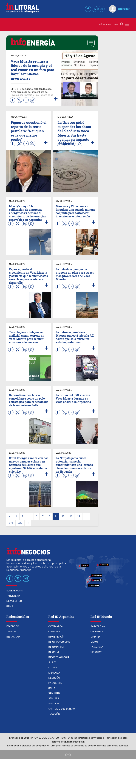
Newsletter (14, 600)
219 (11, 522)
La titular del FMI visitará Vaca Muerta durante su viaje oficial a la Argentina (73, 398)
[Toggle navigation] (127, 24)
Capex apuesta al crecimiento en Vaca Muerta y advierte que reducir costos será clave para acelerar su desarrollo (28, 276)
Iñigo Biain (79, 741)
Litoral (53, 667)
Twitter (11, 631)
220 (20, 522)
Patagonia (55, 683)
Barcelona (97, 626)
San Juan (54, 693)
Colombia (96, 631)
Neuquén (54, 677)
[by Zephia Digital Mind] (68, 754)
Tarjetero (13, 595)
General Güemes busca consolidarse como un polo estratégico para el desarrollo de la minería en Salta (28, 400)
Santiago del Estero (61, 708)
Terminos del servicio (107, 745)
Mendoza (54, 672)
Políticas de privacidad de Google (78, 745)
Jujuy (52, 662)
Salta (51, 688)
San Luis (53, 698)
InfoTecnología (58, 657)
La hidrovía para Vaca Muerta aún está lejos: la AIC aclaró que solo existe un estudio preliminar (75, 337)
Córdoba (54, 631)
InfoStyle (54, 652)
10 (63, 516)
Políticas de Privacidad (91, 737)
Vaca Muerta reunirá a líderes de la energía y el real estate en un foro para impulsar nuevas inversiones (32, 70)
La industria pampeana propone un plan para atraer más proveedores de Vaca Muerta (75, 274)
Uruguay (95, 652)
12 (78, 516)
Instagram (13, 636)
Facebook (12, 626)
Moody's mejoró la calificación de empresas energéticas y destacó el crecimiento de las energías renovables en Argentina (27, 213)
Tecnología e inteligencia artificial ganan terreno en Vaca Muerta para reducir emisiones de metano (26, 337)
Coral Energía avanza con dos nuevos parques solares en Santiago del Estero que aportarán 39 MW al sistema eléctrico (28, 465)
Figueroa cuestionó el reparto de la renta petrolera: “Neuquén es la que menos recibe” (28, 131)
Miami (94, 641)
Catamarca (55, 626)
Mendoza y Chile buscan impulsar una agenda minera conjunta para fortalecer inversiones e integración (75, 211)
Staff (9, 606)
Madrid (95, 636)
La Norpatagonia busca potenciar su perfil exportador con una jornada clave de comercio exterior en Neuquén (74, 465)
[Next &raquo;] (28, 523)
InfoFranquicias (59, 641)
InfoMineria (56, 647)
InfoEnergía (56, 636)
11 (71, 516)
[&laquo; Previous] (9, 516)
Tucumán (54, 713)
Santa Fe (53, 703)
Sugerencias (14, 590)
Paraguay (96, 647)
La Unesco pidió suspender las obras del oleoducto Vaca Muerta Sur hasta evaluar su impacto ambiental (74, 133)
